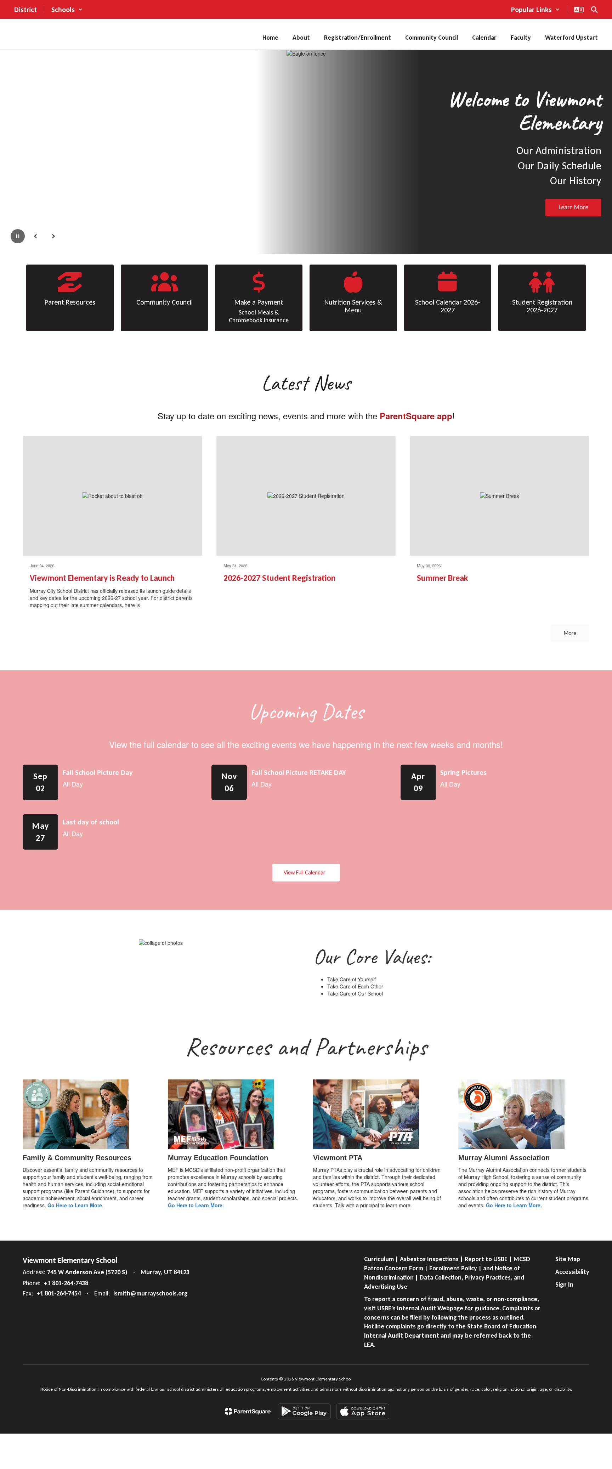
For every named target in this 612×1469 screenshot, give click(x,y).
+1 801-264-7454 (58, 1293)
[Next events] (582, 873)
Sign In (564, 1284)
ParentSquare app (416, 416)
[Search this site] (594, 9)
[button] (67, 9)
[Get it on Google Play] (304, 1411)
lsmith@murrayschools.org (150, 1293)
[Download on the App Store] (362, 1411)
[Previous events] (30, 873)
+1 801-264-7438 (66, 1283)
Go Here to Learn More (74, 1205)
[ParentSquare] (247, 1411)
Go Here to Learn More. (196, 1205)
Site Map (567, 1259)
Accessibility (572, 1272)
